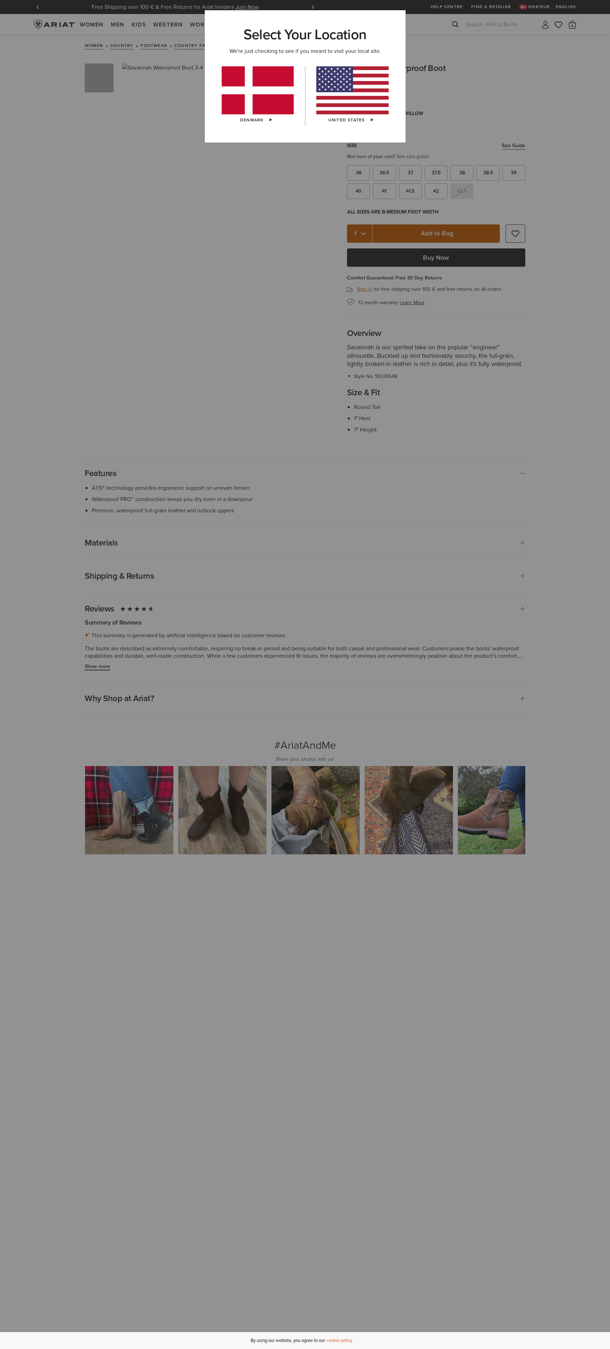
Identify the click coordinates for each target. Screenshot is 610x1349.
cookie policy (339, 1340)
